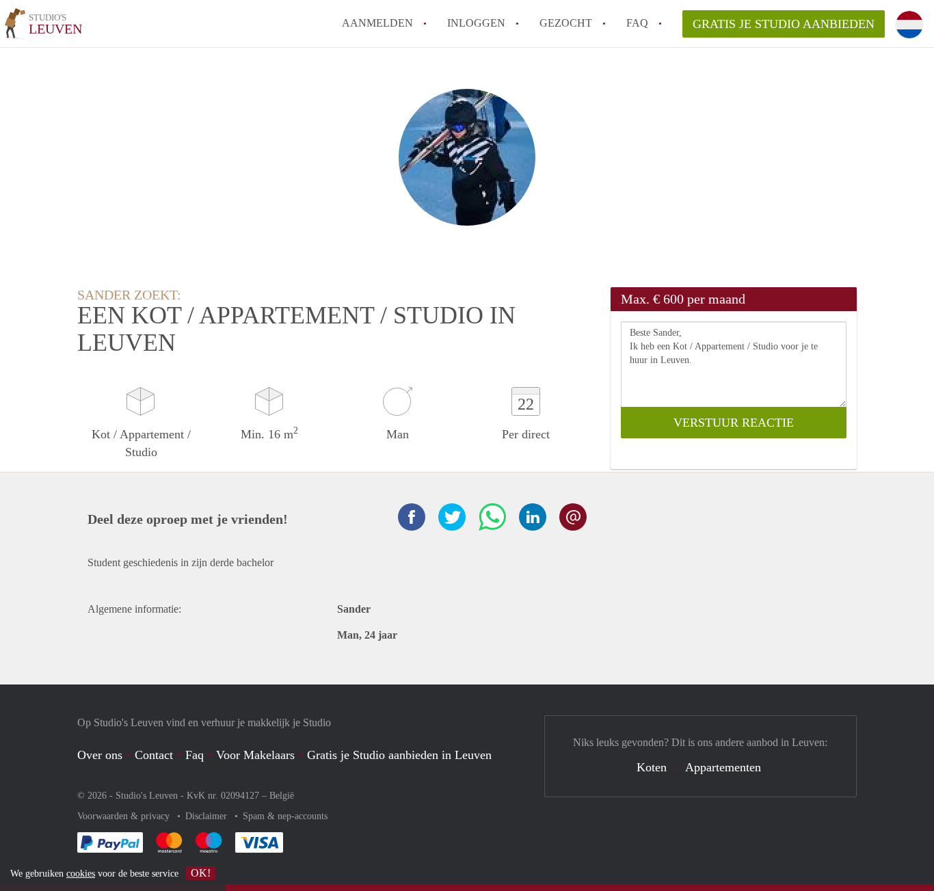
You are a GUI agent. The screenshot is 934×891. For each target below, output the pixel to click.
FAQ (637, 23)
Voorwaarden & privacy (124, 816)
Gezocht (565, 23)
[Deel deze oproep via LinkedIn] (532, 517)
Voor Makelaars (255, 755)
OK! (201, 873)
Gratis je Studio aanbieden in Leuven (399, 755)
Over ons (99, 755)
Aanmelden (377, 23)
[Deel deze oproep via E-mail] (573, 517)
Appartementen (723, 767)
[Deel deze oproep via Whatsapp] (492, 517)
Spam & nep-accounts (285, 816)
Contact (154, 755)
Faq (194, 755)
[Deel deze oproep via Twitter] (452, 517)
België (281, 795)
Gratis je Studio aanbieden (784, 24)
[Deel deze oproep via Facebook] (411, 517)
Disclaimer (207, 816)
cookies (80, 873)
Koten (652, 767)
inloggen (476, 23)
